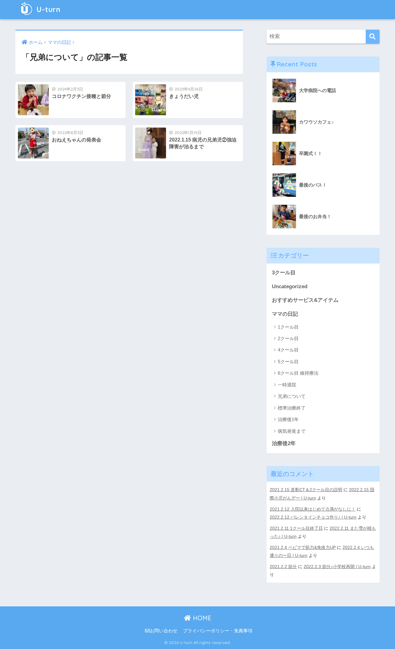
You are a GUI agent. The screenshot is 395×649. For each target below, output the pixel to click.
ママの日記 (285, 314)
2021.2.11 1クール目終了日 (296, 528)
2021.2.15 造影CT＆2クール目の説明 (306, 489)
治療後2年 (284, 443)
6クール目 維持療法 (298, 373)
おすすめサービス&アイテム (305, 300)
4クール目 (288, 349)
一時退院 (287, 384)
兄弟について (292, 396)
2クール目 (288, 338)
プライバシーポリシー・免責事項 (217, 630)
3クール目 (284, 273)
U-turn (47, 9)
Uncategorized (289, 286)
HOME (201, 618)
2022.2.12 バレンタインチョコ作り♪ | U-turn (313, 517)
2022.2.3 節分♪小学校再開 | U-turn (337, 566)
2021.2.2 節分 (283, 566)
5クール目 (288, 361)
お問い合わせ (163, 630)
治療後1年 (288, 419)
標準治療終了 (292, 408)
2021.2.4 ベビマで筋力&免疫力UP (303, 547)
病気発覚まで (292, 431)
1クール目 (288, 327)
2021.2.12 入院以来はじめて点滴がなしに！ (313, 509)
